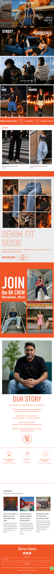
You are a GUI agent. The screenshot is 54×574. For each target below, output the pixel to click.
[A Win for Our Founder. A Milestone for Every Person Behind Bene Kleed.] (11, 504)
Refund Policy (21, 570)
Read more (6, 532)
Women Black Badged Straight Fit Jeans (10, 166)
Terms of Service (49, 567)
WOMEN (6, 2)
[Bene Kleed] (27, 549)
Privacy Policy (42, 567)
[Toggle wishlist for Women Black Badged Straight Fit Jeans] (27, 132)
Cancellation (16, 567)
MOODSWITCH (12, 2)
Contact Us (3, 567)
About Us (36, 567)
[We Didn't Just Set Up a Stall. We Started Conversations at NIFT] (43, 504)
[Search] (42, 2)
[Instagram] (27, 553)
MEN (2, 2)
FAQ (7, 567)
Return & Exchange (32, 570)
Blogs (26, 570)
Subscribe (27, 563)
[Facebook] (24, 553)
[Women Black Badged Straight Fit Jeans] (15, 147)
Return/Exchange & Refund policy (27, 567)
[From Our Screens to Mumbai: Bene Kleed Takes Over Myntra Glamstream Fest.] (27, 504)
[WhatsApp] (30, 553)
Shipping (11, 567)
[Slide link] (27, 14)
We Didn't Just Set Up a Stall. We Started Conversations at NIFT (42, 516)
